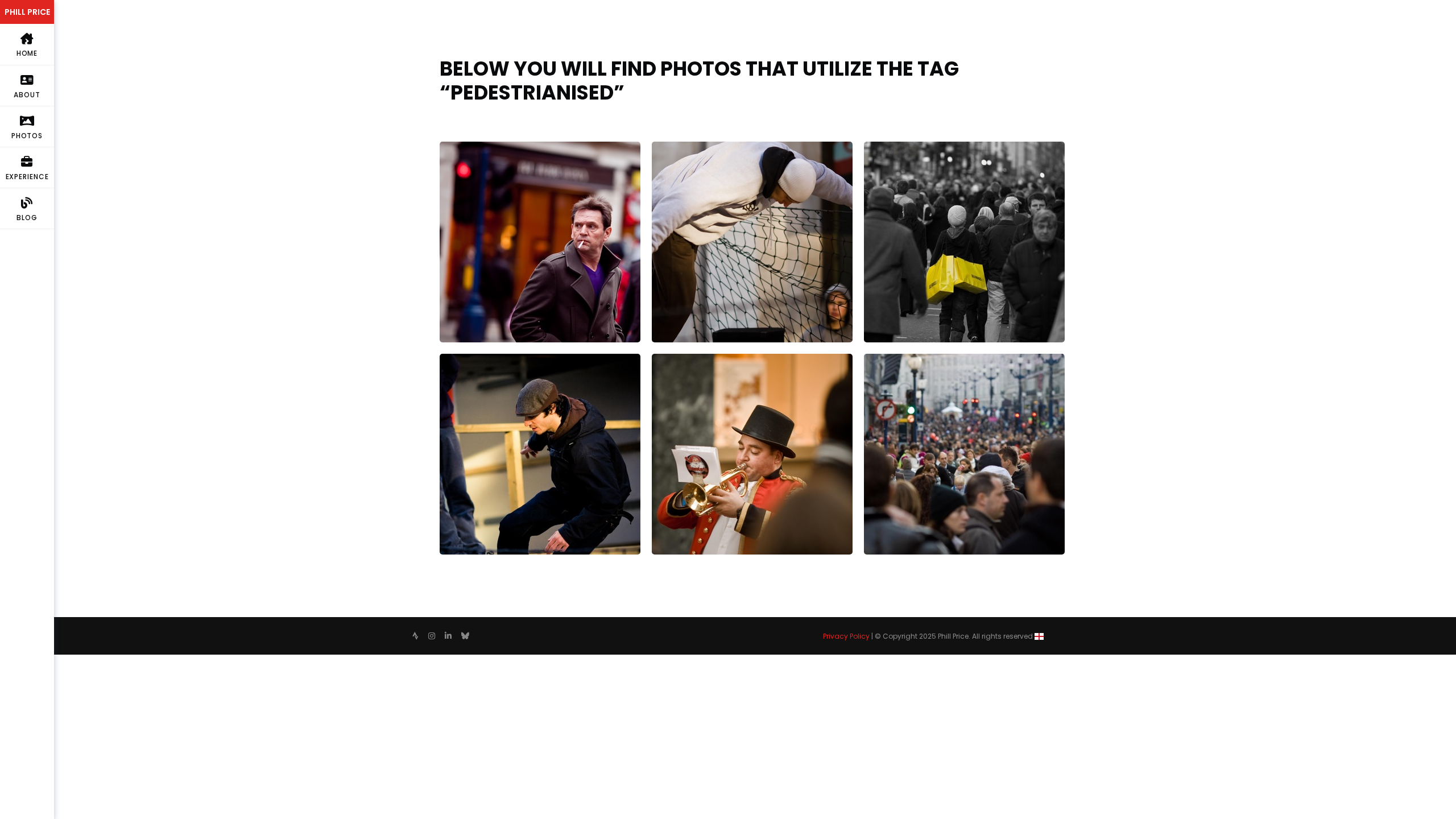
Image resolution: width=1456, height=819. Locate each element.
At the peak (465, 360)
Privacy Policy (846, 636)
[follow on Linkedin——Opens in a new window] (448, 636)
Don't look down (685, 148)
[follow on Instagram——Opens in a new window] (431, 636)
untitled (880, 360)
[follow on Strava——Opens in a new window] (415, 636)
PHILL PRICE (27, 12)
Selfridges (885, 148)
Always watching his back (493, 148)
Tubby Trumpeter (689, 360)
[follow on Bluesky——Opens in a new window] (465, 636)
